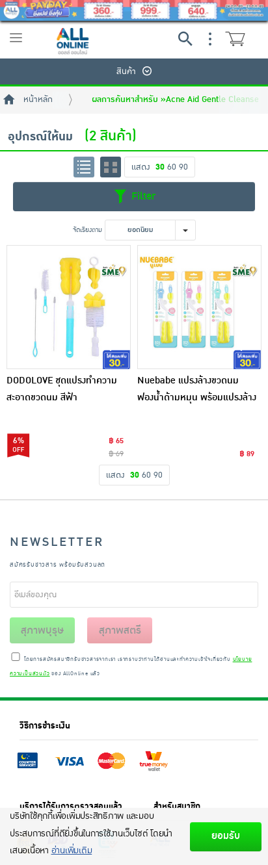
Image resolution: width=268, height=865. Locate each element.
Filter (141, 195)
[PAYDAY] (134, 10)
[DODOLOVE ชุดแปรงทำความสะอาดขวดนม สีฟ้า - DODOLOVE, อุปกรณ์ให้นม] (69, 307)
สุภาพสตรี (120, 630)
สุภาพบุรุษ (42, 630)
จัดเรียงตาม (87, 230)
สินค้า (126, 71)
